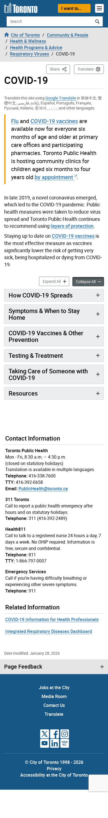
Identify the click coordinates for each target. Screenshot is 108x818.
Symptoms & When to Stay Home (44, 314)
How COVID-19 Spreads (41, 295)
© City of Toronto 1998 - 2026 (54, 762)
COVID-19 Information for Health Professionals (52, 619)
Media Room (54, 696)
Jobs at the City (54, 687)
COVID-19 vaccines (54, 121)
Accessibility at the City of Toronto (54, 775)
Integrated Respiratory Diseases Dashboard (48, 631)
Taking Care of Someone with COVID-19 (48, 374)
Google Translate (60, 98)
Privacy (54, 769)
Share (60, 69)
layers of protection (72, 225)
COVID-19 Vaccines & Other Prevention (46, 336)
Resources (23, 393)
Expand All (56, 281)
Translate (86, 69)
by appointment (54, 177)
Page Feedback (23, 666)
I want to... (71, 8)
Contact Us (54, 705)
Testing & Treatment (36, 355)
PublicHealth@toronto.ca (43, 489)
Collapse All (90, 281)
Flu (15, 121)
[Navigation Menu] (99, 8)
